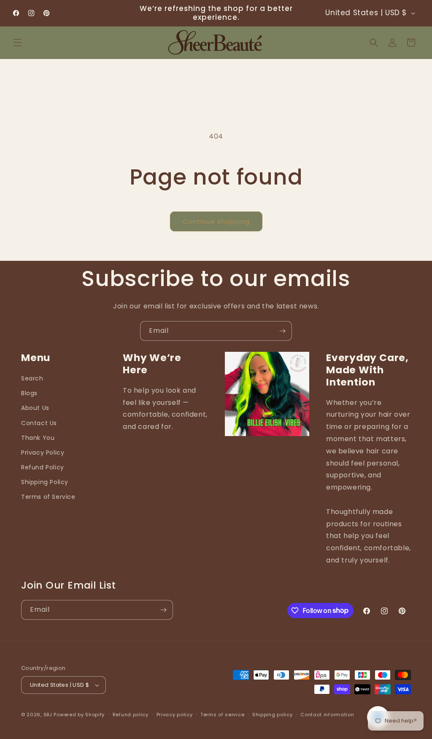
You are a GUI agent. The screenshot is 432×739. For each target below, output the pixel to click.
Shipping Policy (44, 482)
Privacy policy (175, 714)
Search (32, 378)
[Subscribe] (282, 331)
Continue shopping (216, 221)
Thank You (37, 438)
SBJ (47, 714)
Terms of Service (48, 497)
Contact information (327, 714)
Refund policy (130, 714)
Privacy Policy (42, 452)
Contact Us (39, 423)
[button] (17, 42)
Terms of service (222, 714)
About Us (35, 408)
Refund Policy (42, 467)
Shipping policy (272, 714)
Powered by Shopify (79, 714)
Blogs (29, 393)
